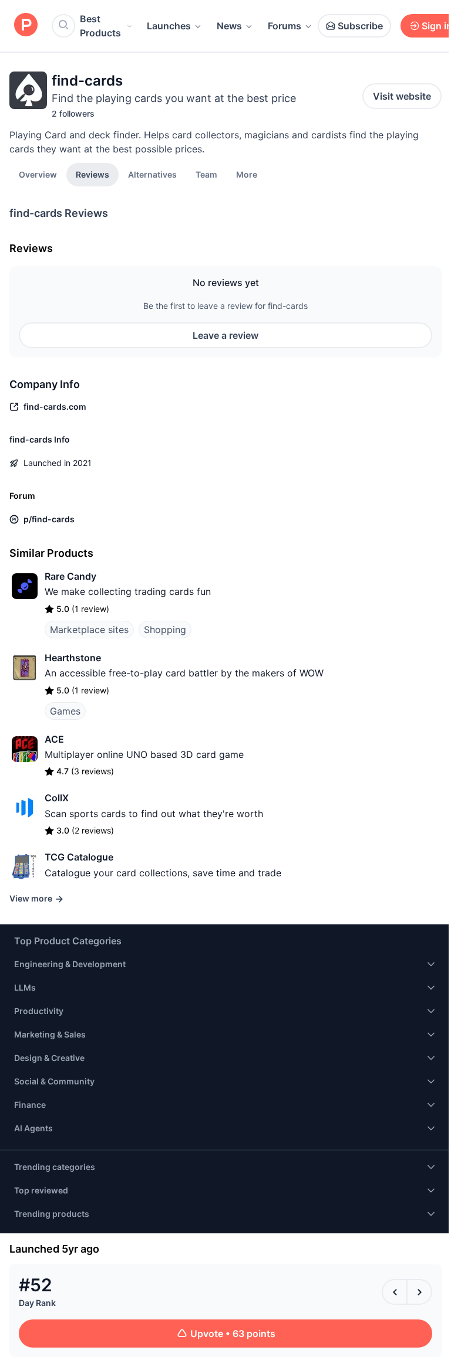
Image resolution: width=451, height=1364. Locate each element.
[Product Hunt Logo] (26, 25)
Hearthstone (73, 658)
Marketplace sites (89, 629)
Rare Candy (70, 576)
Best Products (100, 26)
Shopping (165, 629)
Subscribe (360, 26)
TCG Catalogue (79, 857)
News (229, 26)
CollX (57, 798)
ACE (54, 739)
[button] (247, 174)
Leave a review (225, 335)
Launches (169, 26)
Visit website (402, 96)
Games (65, 711)
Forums (284, 26)
